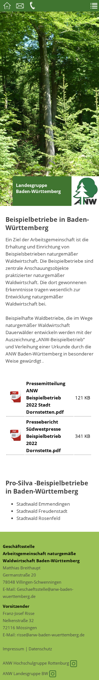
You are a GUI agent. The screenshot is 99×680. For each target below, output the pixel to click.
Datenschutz (40, 648)
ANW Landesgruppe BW (26, 673)
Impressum (13, 648)
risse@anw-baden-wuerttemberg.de (50, 634)
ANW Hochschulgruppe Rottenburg (36, 663)
